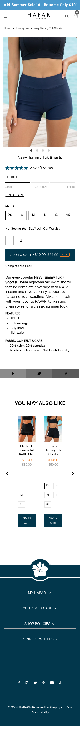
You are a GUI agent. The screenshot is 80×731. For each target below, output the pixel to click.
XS (10, 215)
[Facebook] (19, 683)
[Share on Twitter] (39, 373)
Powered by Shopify (46, 707)
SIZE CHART (14, 195)
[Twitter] (35, 683)
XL (56, 215)
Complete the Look (18, 266)
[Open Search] (66, 16)
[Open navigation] (13, 16)
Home (7, 28)
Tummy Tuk (22, 28)
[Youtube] (52, 683)
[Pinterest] (43, 683)
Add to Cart (39, 255)
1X (68, 215)
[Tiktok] (60, 683)
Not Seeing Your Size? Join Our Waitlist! (32, 228)
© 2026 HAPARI (19, 707)
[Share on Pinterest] (65, 373)
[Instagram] (26, 683)
